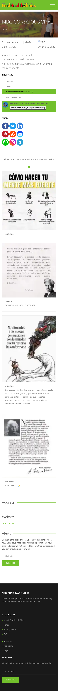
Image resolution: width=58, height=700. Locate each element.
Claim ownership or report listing (19, 91)
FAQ (5, 634)
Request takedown (13, 97)
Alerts (8, 86)
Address (9, 81)
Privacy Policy (10, 629)
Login (6, 650)
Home (4, 29)
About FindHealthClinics (14, 620)
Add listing (8, 646)
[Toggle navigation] (52, 6)
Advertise (8, 641)
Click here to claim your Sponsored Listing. (28, 108)
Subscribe (10, 563)
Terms (6, 625)
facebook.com (8, 523)
